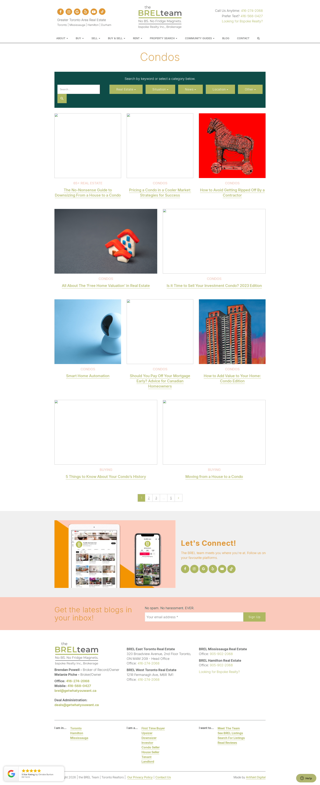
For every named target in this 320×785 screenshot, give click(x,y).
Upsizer (146, 733)
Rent (136, 38)
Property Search (162, 38)
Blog (225, 38)
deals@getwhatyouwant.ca (76, 704)
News (189, 89)
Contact (243, 38)
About (61, 38)
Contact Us (163, 777)
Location (220, 89)
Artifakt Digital (256, 777)
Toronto (76, 728)
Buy (79, 38)
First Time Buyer (153, 728)
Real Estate (125, 89)
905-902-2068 (221, 653)
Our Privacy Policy (140, 777)
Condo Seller (150, 747)
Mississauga (79, 738)
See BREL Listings (230, 733)
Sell (94, 38)
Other (249, 89)
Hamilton (76, 733)
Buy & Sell (115, 38)
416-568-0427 (252, 15)
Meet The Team (229, 728)
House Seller (150, 752)
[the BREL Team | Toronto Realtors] (160, 16)
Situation (159, 89)
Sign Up (254, 617)
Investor (147, 742)
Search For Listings (231, 738)
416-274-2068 (252, 10)
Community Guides (199, 38)
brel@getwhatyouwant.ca (75, 690)
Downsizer (148, 738)
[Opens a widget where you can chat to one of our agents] (306, 778)
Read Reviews (227, 742)
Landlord (147, 761)
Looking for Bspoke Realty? (242, 21)
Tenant (146, 757)
